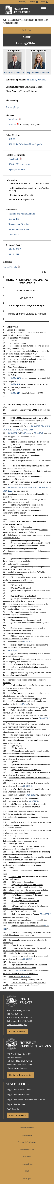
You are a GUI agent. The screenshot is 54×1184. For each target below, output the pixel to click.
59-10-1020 (22, 487)
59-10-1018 (45, 426)
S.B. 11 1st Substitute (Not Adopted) (25, 144)
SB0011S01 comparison (19, 164)
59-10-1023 (28, 430)
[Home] (17, 9)
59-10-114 (23, 704)
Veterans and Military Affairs (21, 213)
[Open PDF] (20, 119)
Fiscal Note (13, 159)
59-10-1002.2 (14, 249)
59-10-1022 (17, 430)
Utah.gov (27, 1178)
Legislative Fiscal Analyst (18, 1094)
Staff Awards (13, 1109)
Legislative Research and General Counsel (26, 1099)
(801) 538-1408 (25, 1021)
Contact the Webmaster (27, 1142)
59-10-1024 (12, 433)
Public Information (17, 1115)
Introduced (13, 119)
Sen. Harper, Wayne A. (35, 79)
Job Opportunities (27, 1149)
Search (21, 2)
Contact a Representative (20, 1075)
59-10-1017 (35, 426)
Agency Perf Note (16, 169)
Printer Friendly (10, 267)
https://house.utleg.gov (17, 1068)
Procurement (27, 1135)
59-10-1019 (13, 254)
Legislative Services (16, 1104)
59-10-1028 (26, 433)
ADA (27, 1171)
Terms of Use (27, 1164)
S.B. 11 (11, 139)
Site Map (27, 1157)
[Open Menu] (43, 8)
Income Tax (13, 219)
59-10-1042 (15, 393)
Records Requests (27, 1128)
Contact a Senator (17, 1031)
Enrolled (12, 124)
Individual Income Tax (18, 229)
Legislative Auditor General (19, 1089)
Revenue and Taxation (18, 224)
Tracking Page (12, 107)
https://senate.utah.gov (17, 1024)
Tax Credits (13, 234)
